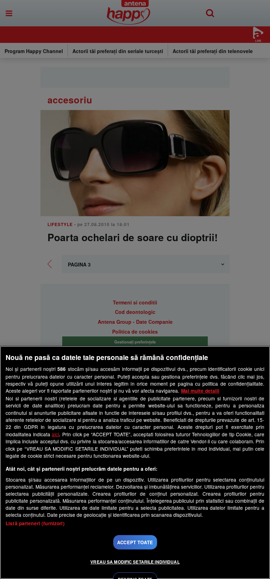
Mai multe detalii (200, 390)
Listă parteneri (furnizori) (35, 523)
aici (55, 434)
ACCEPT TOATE (135, 542)
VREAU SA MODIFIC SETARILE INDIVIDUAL (134, 562)
